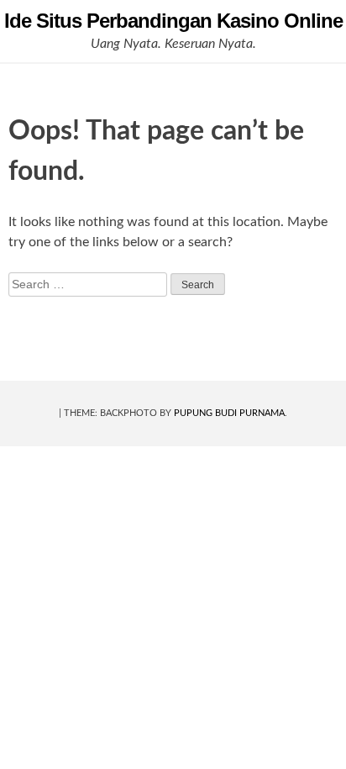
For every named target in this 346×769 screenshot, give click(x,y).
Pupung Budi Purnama (229, 413)
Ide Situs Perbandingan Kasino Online (173, 20)
